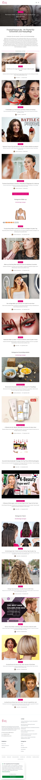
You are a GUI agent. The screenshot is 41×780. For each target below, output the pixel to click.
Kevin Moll (3, 747)
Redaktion (4, 741)
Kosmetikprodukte (20, 384)
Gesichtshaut (20, 181)
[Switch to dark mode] (36, 2)
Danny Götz (4, 743)
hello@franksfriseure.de (7, 735)
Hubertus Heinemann (5, 745)
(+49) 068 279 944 (6, 734)
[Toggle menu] (38, 2)
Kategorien (23, 741)
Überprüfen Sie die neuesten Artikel (20, 193)
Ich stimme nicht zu (13, 774)
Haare (20, 66)
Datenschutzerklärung (6, 771)
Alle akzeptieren (13, 776)
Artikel (22, 718)
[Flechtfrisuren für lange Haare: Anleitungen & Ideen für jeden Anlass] (20, 62)
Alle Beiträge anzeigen (20, 202)
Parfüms (20, 144)
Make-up (20, 11)
